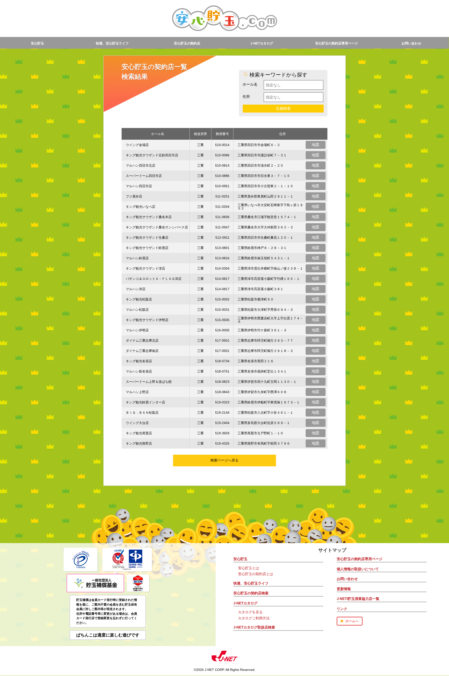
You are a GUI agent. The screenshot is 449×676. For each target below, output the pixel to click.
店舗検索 (283, 108)
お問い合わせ (411, 43)
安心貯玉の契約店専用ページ (336, 43)
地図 (315, 145)
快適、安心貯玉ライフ (112, 43)
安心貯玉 (37, 43)
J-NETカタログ (261, 43)
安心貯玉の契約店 (187, 43)
